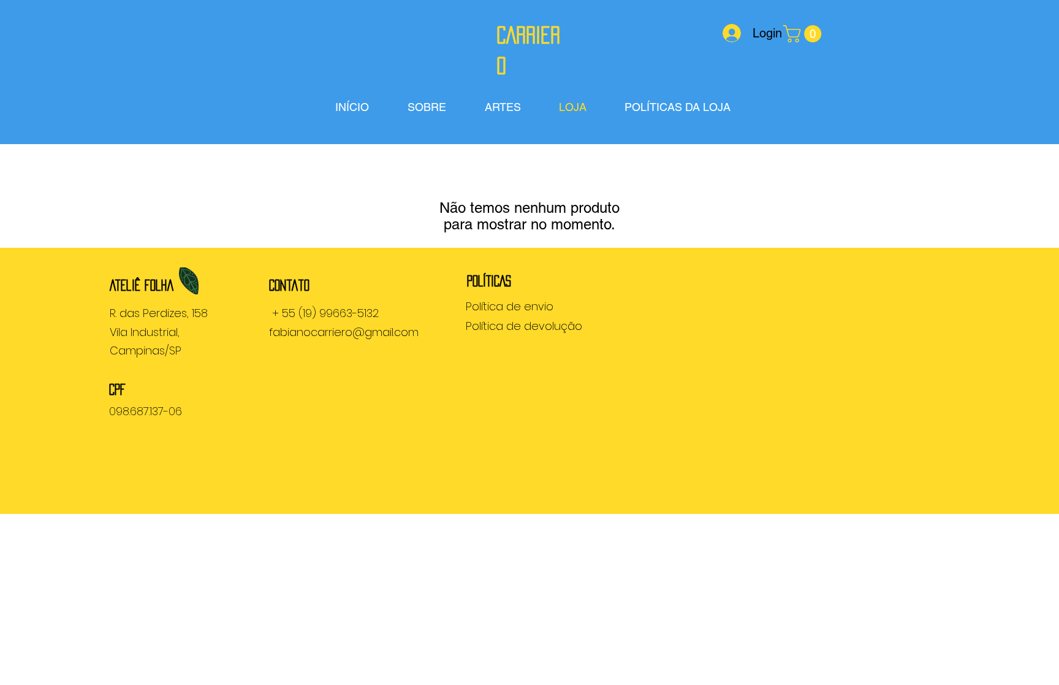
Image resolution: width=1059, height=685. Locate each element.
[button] (804, 33)
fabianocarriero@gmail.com (344, 332)
